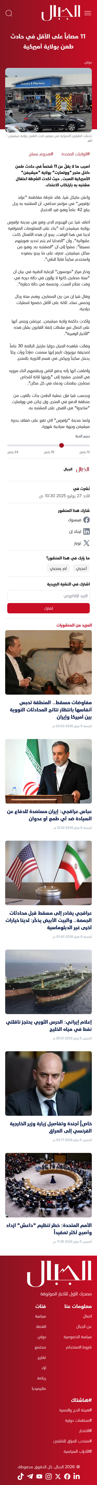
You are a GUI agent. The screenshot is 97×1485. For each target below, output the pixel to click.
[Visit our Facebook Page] (67, 1476)
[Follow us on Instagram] (49, 1476)
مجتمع (40, 1347)
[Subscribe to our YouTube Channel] (39, 1476)
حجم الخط (83, 436)
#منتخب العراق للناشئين (72, 1440)
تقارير (42, 1357)
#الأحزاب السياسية (78, 1451)
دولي (88, 62)
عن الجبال (84, 1326)
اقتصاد (41, 1326)
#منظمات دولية (78, 1420)
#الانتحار (85, 1430)
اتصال (87, 1316)
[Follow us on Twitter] (58, 1476)
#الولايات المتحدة (76, 153)
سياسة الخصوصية (78, 1336)
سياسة (40, 1316)
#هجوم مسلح (41, 153)
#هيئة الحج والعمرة (75, 1409)
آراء (44, 1367)
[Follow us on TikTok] (21, 1476)
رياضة (41, 1377)
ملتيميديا (39, 1388)
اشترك (48, 608)
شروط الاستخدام (79, 1347)
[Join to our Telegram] (30, 1476)
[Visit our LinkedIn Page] (76, 1476)
